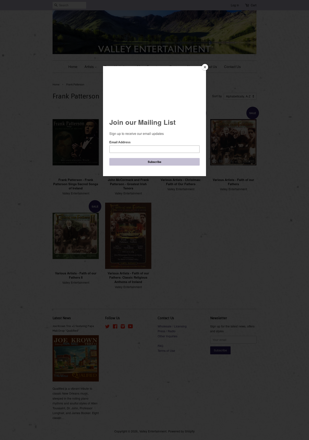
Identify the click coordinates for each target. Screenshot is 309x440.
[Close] (205, 67)
